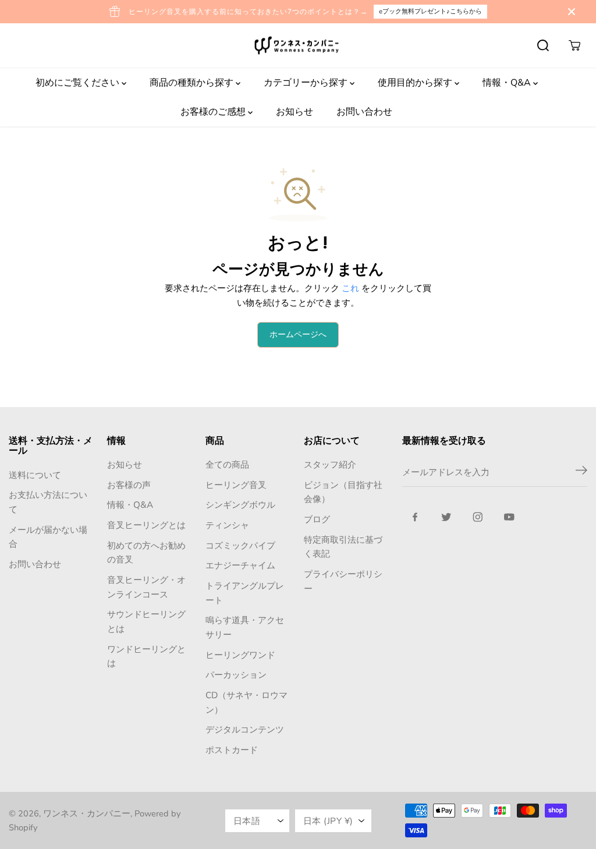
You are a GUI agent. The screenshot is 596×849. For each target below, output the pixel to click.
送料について (35, 475)
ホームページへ (298, 334)
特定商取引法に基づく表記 (343, 546)
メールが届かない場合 (48, 536)
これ (350, 288)
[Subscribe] (581, 472)
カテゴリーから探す (307, 82)
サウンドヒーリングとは (146, 621)
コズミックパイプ (240, 545)
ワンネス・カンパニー (86, 813)
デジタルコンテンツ (244, 729)
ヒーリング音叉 (236, 485)
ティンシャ (227, 525)
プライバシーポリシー (343, 581)
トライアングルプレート (244, 592)
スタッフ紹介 (330, 464)
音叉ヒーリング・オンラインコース (146, 587)
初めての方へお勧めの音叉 (146, 552)
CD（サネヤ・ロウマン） (246, 702)
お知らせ (294, 111)
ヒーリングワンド (240, 655)
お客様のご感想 (214, 111)
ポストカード (231, 750)
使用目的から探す (416, 82)
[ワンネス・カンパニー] (298, 45)
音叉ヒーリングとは (146, 525)
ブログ (317, 519)
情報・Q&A (508, 82)
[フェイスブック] (415, 517)
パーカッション (236, 674)
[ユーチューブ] (509, 517)
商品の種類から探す (193, 82)
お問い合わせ (364, 111)
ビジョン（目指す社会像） (343, 492)
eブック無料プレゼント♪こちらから (430, 11)
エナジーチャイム (240, 565)
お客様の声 (129, 485)
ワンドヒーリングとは (146, 656)
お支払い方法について (48, 502)
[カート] (574, 45)
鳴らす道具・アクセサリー (244, 627)
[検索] (543, 45)
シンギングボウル (240, 504)
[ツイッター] (446, 517)
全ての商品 (227, 464)
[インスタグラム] (478, 517)
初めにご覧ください (79, 82)
